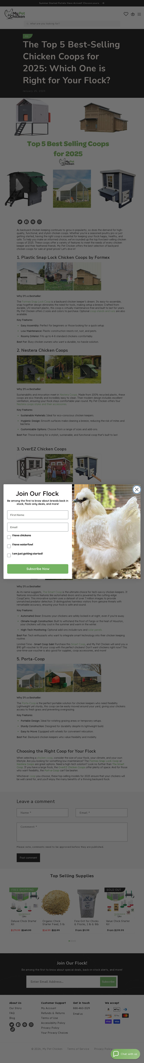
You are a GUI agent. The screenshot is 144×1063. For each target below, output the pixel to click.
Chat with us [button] (129, 1054)
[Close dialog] (136, 489)
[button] (125, 1054)
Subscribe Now (37, 569)
